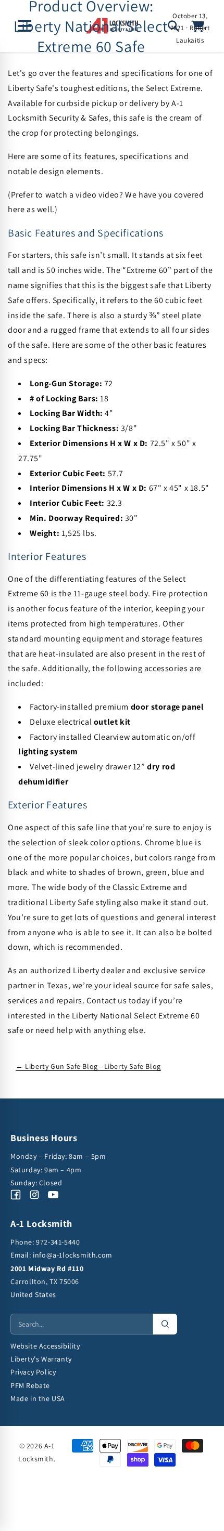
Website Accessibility (45, 1346)
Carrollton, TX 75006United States (46, 1281)
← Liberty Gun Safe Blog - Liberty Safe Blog (88, 1066)
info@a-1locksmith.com (73, 1255)
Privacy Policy (33, 1372)
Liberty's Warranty (41, 1359)
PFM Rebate (30, 1385)
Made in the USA (37, 1398)
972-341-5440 (58, 1242)
